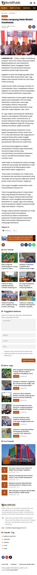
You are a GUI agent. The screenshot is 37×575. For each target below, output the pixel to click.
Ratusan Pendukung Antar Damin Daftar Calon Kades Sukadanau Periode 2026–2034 (21, 477)
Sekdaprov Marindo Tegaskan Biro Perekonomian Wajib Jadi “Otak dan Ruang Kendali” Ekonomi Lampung (27, 267)
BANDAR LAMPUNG (10, 536)
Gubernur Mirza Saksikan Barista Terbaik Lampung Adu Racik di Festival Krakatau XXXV (9, 286)
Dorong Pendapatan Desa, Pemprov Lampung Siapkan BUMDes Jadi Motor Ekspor (26, 286)
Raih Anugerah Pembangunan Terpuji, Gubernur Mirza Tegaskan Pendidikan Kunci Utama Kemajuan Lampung (10, 267)
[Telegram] (30, 244)
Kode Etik (5, 564)
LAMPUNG (4, 16)
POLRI (5, 545)
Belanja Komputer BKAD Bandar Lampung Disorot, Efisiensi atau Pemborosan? (20, 484)
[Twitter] (26, 244)
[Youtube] (6, 557)
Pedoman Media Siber (27, 564)
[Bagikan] (33, 27)
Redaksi (4, 26)
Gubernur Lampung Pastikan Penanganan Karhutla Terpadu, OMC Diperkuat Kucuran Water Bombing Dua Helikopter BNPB (27, 305)
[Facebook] (22, 244)
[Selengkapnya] (18, 505)
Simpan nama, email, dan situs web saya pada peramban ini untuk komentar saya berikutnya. (18, 353)
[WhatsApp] (33, 244)
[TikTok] (10, 557)
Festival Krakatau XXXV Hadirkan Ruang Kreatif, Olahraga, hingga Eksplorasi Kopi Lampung (9, 305)
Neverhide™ (14, 570)
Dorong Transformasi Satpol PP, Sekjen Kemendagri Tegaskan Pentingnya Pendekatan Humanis (21, 469)
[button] (31, 3)
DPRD (5, 549)
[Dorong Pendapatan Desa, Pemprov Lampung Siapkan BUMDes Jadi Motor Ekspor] (27, 277)
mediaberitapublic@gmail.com (15, 528)
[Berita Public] (11, 3)
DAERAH (6, 542)
